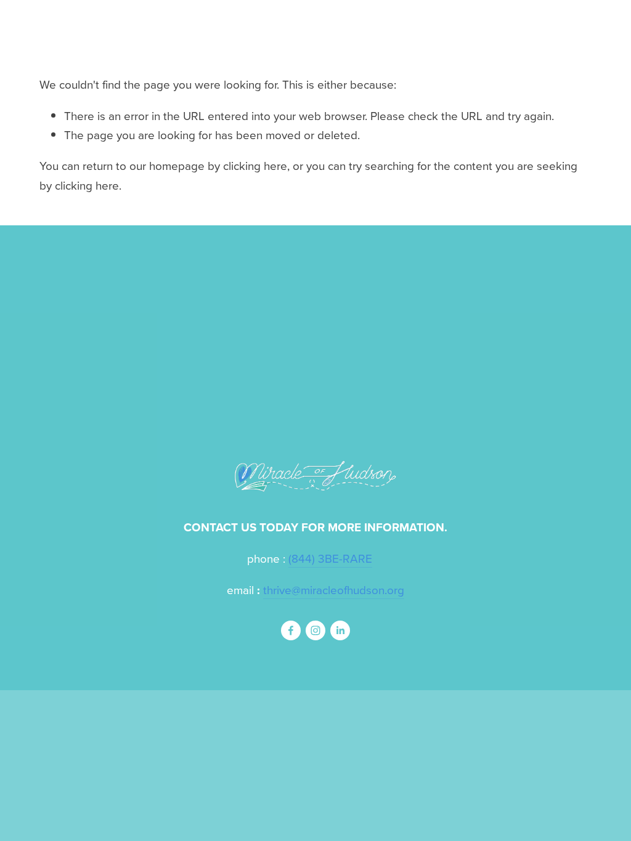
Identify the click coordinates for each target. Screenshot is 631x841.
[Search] (138, 21)
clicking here (255, 165)
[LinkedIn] (340, 630)
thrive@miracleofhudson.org (333, 589)
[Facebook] (291, 630)
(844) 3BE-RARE (330, 558)
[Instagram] (315, 630)
